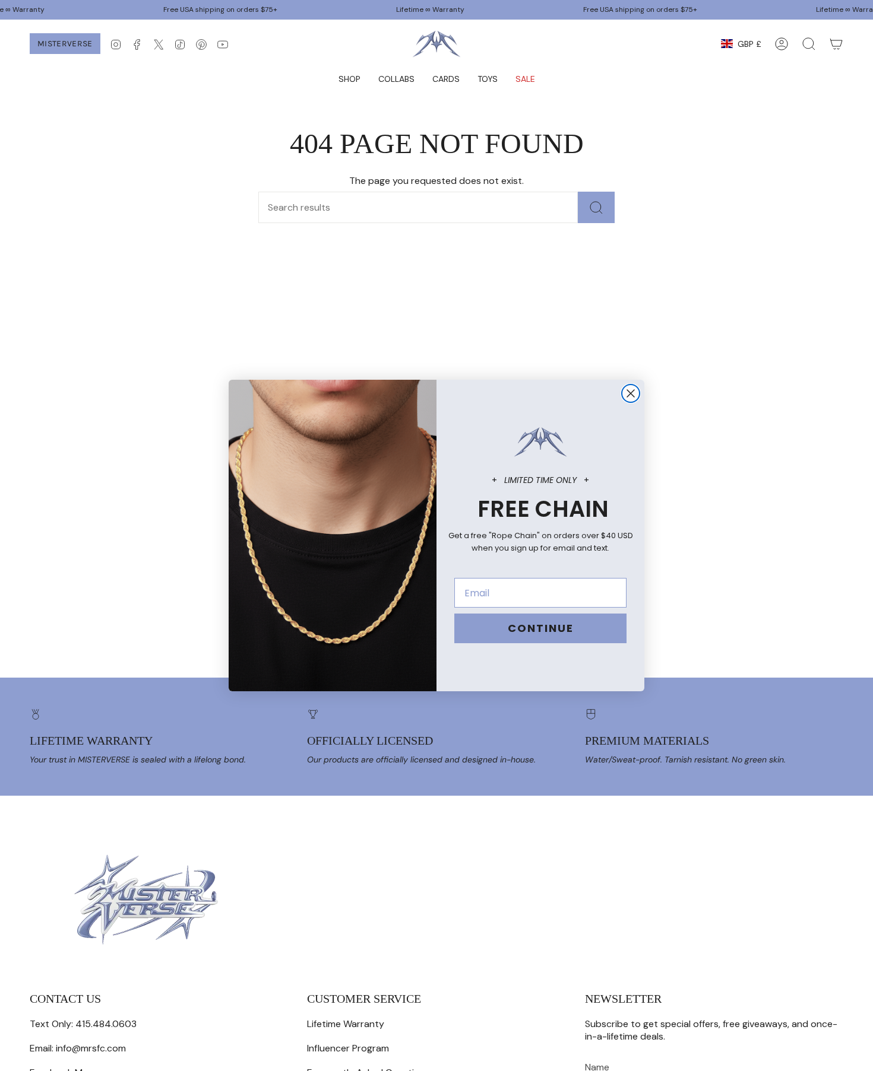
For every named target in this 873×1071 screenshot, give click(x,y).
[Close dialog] (631, 393)
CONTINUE (541, 628)
